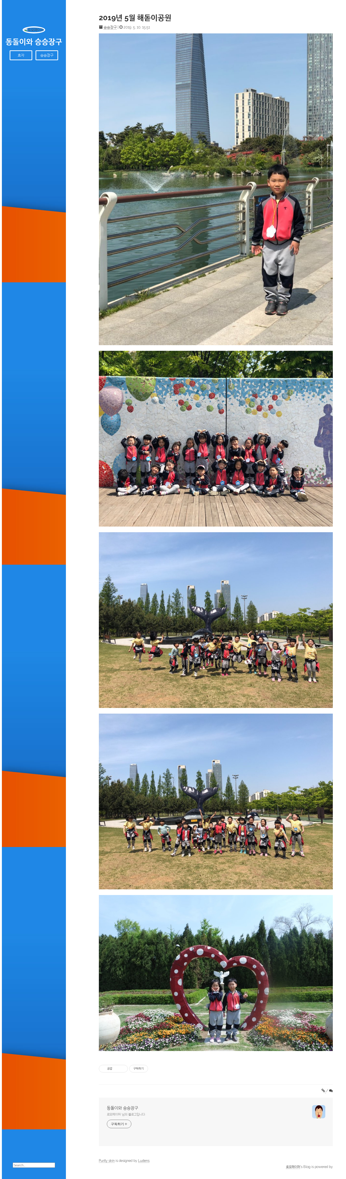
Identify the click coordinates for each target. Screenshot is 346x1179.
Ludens (143, 1161)
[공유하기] (117, 1068)
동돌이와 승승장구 (34, 41)
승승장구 (46, 55)
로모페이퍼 (293, 1167)
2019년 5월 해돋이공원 (135, 17)
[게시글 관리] (122, 1068)
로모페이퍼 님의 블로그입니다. (126, 1114)
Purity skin (107, 1161)
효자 (21, 55)
